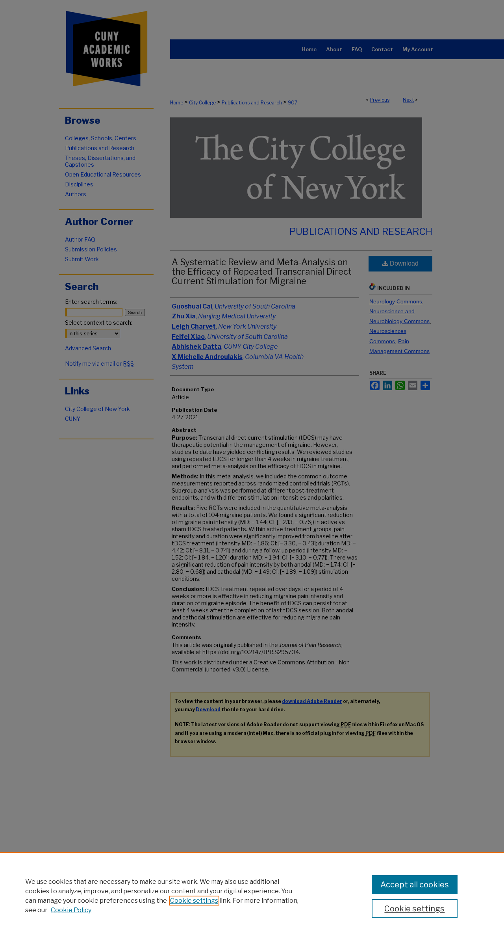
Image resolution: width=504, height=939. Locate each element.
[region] (252, 895)
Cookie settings (194, 900)
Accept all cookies (414, 884)
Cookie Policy (71, 910)
